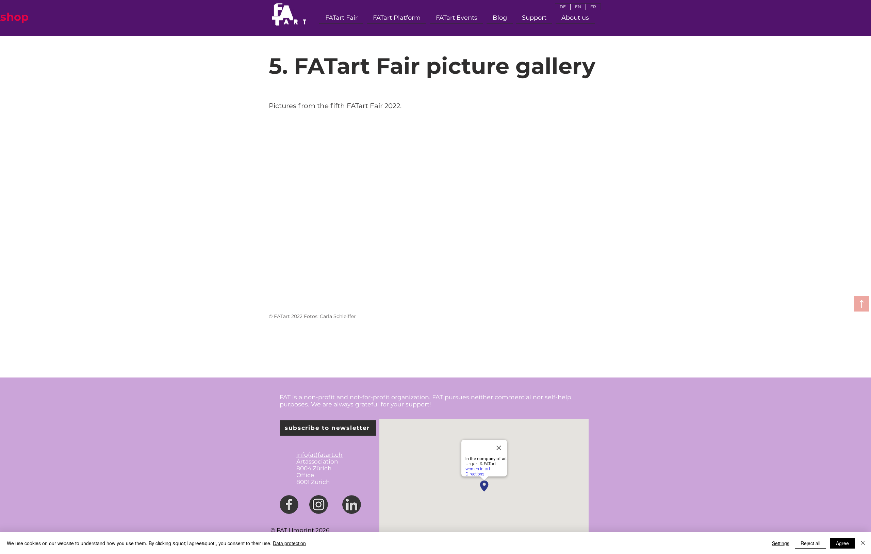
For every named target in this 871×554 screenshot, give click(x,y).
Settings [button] (780, 543)
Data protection (289, 543)
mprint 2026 (311, 530)
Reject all (810, 543)
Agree (842, 543)
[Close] (863, 543)
